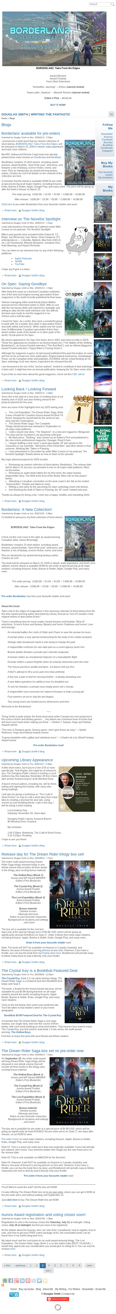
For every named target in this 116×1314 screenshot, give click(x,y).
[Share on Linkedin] (22, 1280)
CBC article (78, 374)
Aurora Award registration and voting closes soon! (44, 1214)
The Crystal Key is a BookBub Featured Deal (39, 970)
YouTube (19, 264)
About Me (48, 1289)
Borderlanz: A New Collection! (27, 509)
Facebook (107, 139)
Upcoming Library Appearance (27, 760)
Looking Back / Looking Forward (29, 389)
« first (7, 1265)
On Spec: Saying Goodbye (24, 284)
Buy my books (26, 1289)
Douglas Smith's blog (33, 210)
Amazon (108, 137)
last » (49, 1270)
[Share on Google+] (16, 1280)
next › (90, 1265)
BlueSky (108, 142)
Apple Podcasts (23, 258)
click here (12, 1200)
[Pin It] (28, 1280)
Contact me (68, 1294)
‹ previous (20, 1265)
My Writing (60, 1289)
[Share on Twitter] (39, 1280)
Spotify (18, 261)
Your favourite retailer (105, 173)
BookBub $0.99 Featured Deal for (32, 1015)
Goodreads (40, 157)
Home (4, 118)
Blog (38, 1289)
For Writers (74, 1289)
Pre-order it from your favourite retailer (46, 1175)
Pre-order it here (10, 1139)
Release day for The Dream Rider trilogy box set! (43, 854)
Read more (11, 210)
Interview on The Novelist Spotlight (31, 219)
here (10, 204)
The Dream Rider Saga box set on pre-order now (43, 1051)
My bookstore (105, 177)
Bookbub (56, 157)
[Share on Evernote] (5, 1280)
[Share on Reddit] (33, 1280)
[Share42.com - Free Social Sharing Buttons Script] (45, 1280)
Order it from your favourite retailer (45, 942)
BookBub (108, 145)
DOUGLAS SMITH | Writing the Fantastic (36, 114)
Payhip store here (51, 953)
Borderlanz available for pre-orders (31, 133)
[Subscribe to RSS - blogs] (49, 1285)
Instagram (107, 150)
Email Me (101, 1289)
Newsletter (107, 134)
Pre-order (7, 596)
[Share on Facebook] (10, 1280)
